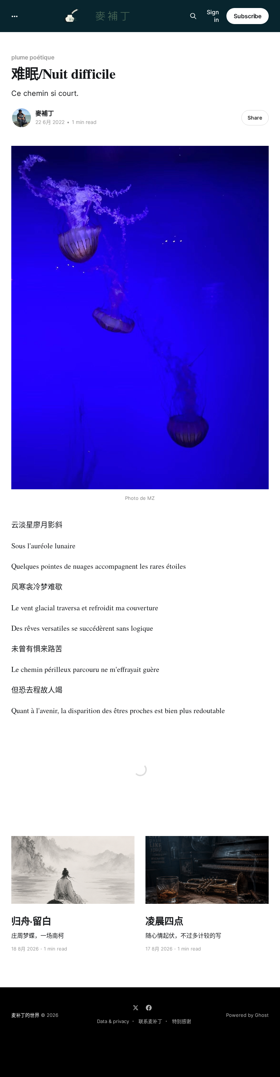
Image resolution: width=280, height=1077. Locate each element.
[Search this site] (193, 16)
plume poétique (32, 57)
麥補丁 (44, 113)
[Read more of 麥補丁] (21, 118)
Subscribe (247, 16)
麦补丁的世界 (25, 1015)
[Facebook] (149, 1008)
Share (255, 117)
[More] (14, 16)
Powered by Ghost (247, 1015)
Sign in (213, 15)
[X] (136, 1008)
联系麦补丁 (150, 1021)
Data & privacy (113, 1021)
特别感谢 (181, 1021)
